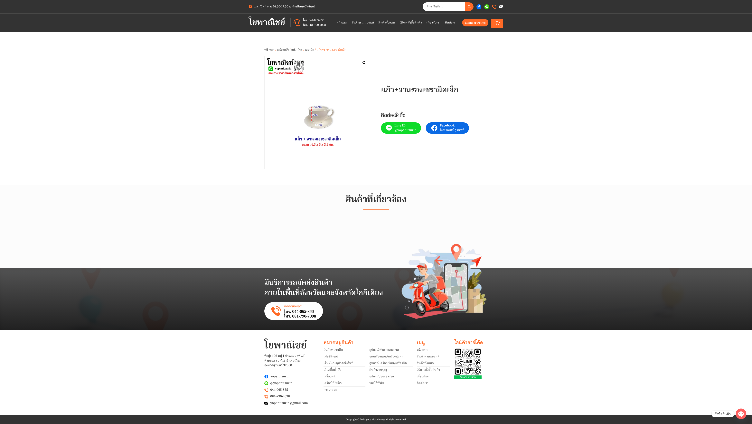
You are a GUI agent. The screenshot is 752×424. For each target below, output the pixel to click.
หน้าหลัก (269, 50)
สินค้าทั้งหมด (386, 22)
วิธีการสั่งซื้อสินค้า (411, 22)
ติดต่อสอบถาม (293, 306)
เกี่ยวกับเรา (433, 22)
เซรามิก (309, 50)
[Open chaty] (741, 414)
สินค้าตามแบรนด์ (363, 22)
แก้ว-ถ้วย (297, 50)
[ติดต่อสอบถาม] (276, 311)
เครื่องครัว (283, 50)
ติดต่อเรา (450, 22)
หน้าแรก (341, 22)
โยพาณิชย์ (267, 23)
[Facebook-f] (478, 6)
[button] (364, 62)
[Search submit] (469, 6)
